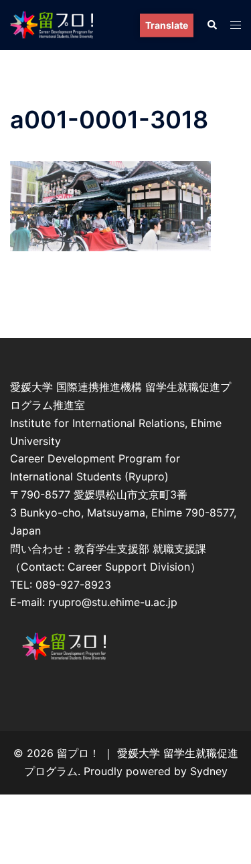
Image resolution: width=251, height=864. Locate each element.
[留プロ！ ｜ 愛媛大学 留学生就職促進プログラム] (51, 24)
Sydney (209, 771)
